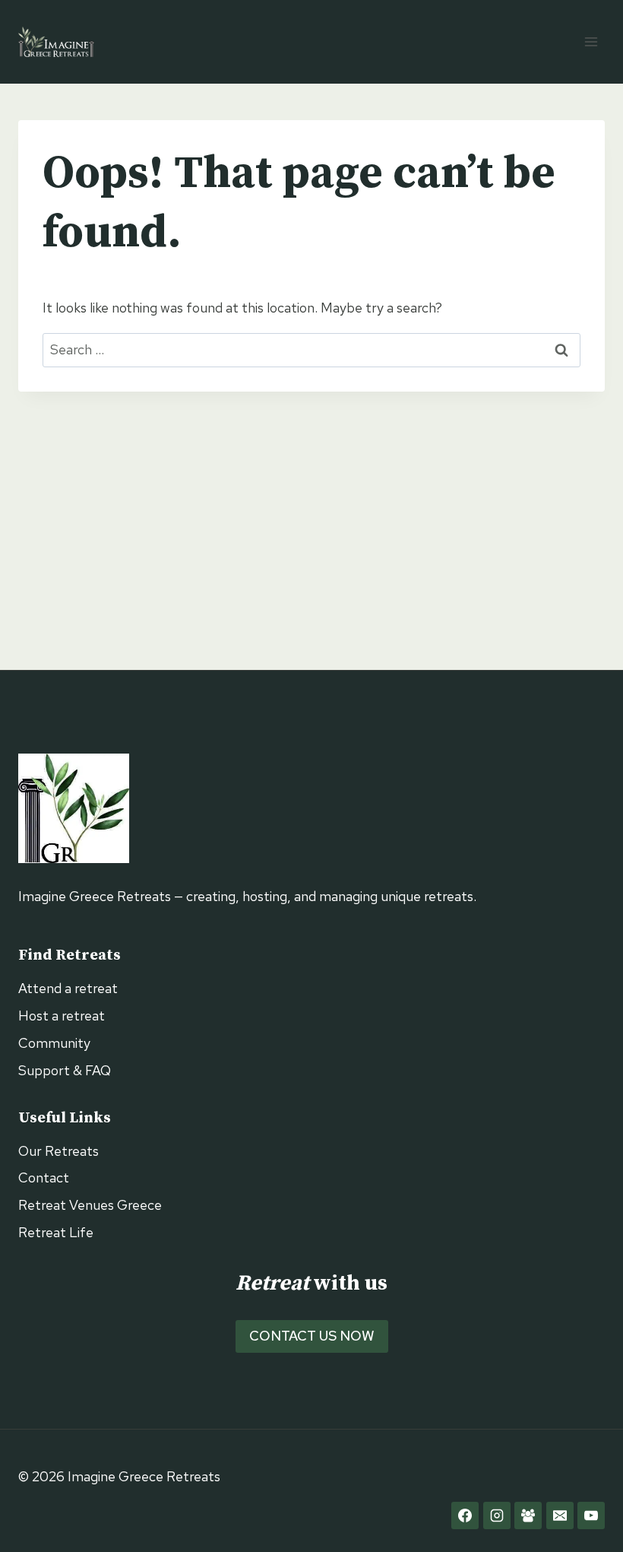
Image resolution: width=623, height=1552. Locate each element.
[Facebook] (465, 1515)
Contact (43, 1177)
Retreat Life (55, 1232)
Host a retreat (61, 1015)
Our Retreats (58, 1151)
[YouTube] (591, 1515)
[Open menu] (591, 41)
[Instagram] (497, 1515)
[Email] (560, 1515)
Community (54, 1043)
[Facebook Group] (528, 1515)
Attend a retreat (68, 988)
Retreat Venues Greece (90, 1205)
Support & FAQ (64, 1070)
